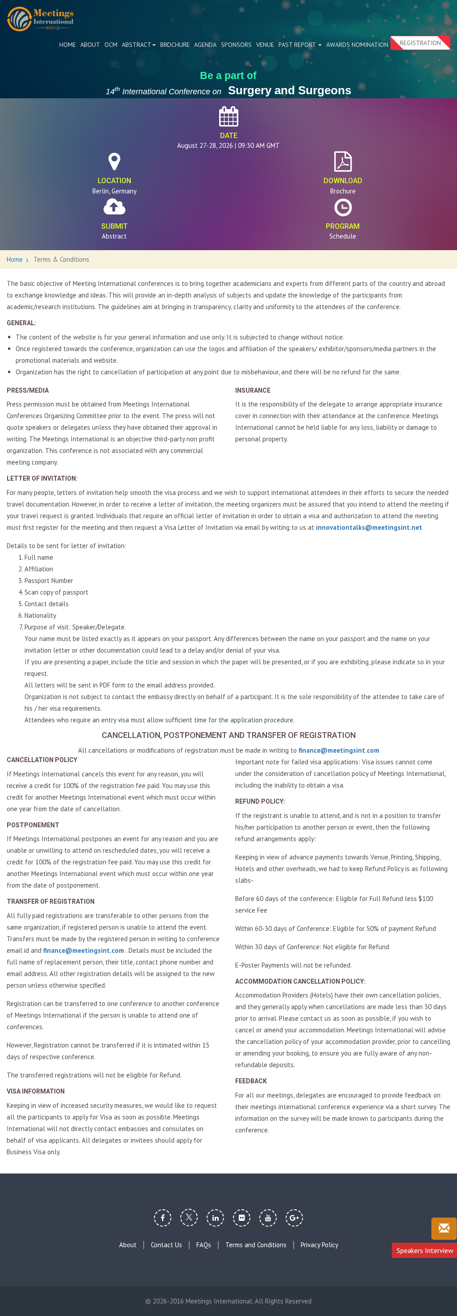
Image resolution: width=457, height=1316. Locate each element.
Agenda (205, 45)
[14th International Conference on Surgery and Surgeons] (40, 19)
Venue (265, 45)
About (90, 45)
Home (67, 45)
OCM (110, 45)
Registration (420, 43)
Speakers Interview (425, 1250)
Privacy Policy (319, 1245)
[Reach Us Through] (444, 1228)
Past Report (297, 45)
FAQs (203, 1245)
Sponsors (236, 45)
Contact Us (166, 1245)
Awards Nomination (357, 45)
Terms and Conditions (256, 1245)
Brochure (175, 45)
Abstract (136, 45)
